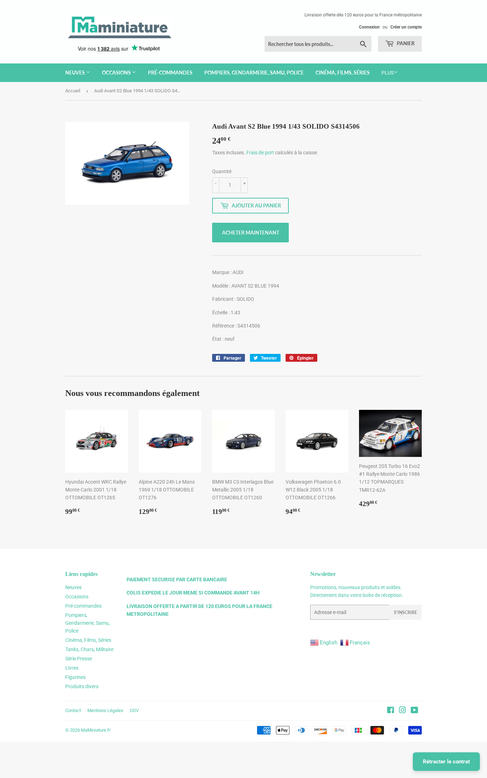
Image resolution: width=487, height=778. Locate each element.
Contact (73, 710)
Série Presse (78, 658)
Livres (71, 668)
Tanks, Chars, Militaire (89, 649)
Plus (387, 73)
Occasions (117, 72)
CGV (134, 710)
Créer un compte (406, 27)
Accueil (72, 90)
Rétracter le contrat (446, 761)
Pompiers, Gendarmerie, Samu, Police (254, 72)
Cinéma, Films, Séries (343, 72)
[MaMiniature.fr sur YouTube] (414, 711)
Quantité (221, 171)
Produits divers (81, 686)
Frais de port (260, 152)
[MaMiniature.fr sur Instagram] (402, 711)
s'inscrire (405, 612)
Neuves (75, 72)
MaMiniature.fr (96, 730)
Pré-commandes (170, 72)
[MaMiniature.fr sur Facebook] (390, 711)
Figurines (75, 677)
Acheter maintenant (250, 233)
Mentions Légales (105, 710)
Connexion (369, 27)
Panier (405, 43)
